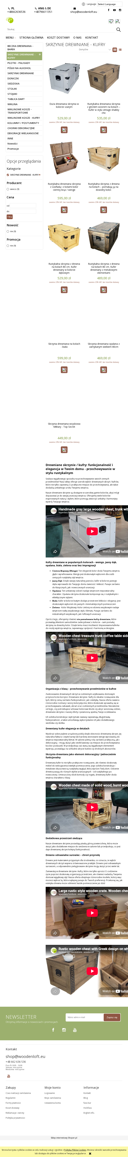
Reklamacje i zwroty (15, 1112)
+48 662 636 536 (16, 1062)
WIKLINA (13, 104)
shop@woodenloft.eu (83, 12)
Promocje (13, 148)
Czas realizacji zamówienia (18, 1093)
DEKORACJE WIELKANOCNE (23, 133)
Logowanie (49, 1093)
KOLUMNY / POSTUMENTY (23, 123)
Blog (86, 1097)
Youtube (9, 1075)
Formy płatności (13, 1102)
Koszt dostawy (12, 1107)
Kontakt (87, 1093)
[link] (24, 175)
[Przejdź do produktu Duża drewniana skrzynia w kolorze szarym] (64, 82)
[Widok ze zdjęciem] (115, 50)
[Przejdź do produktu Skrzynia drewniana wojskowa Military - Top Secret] (64, 401)
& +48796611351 (43, 10)
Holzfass (88, 1107)
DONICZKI (13, 78)
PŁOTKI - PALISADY (19, 63)
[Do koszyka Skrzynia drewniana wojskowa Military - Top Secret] (64, 449)
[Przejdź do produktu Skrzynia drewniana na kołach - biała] (64, 321)
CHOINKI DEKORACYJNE (21, 128)
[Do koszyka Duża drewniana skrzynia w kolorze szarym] (64, 130)
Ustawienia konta (52, 1102)
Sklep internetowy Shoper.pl (64, 1137)
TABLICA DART (16, 99)
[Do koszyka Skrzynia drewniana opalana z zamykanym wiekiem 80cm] (103, 369)
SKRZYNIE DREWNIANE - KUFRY (22, 56)
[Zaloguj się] (117, 21)
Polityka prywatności (15, 1117)
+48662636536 (16, 10)
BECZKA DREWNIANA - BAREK (20, 47)
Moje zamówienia (52, 1097)
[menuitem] (11, 37)
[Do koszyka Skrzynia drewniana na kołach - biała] (64, 369)
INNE (10, 138)
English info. (89, 1112)
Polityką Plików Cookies (75, 1150)
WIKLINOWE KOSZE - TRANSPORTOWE (20, 111)
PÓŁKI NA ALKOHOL (19, 68)
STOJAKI (12, 93)
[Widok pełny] (120, 50)
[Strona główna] (10, 19)
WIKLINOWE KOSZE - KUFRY (24, 117)
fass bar (87, 1102)
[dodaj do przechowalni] (111, 21)
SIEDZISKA (14, 83)
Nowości (13, 143)
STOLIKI (12, 88)
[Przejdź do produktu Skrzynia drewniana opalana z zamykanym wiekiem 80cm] (103, 321)
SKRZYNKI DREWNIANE (21, 73)
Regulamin (11, 1097)
